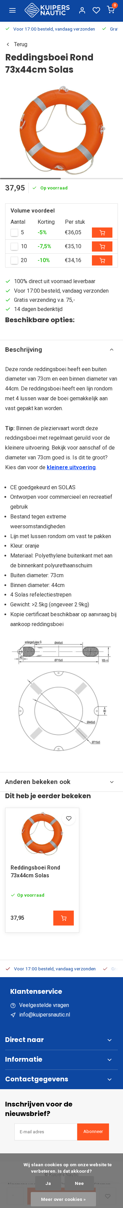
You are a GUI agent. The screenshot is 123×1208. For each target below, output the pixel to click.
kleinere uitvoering (71, 467)
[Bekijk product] (63, 918)
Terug (20, 44)
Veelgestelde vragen (44, 1005)
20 (24, 260)
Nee (79, 1183)
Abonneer (93, 1131)
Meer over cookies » (63, 1199)
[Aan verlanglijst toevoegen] (69, 818)
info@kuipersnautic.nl (44, 1014)
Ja (48, 1183)
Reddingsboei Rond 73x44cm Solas (35, 871)
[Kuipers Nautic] (47, 10)
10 (24, 246)
